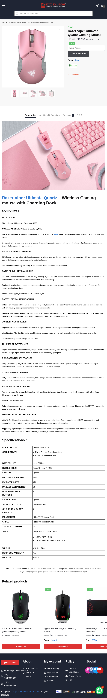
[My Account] (97, 5)
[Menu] (6, 6)
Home (4, 22)
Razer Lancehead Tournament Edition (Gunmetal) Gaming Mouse (18, 630)
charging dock (31, 571)
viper (85, 571)
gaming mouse (76, 571)
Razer (77, 60)
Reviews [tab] (67, 115)
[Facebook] (92, 670)
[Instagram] (88, 670)
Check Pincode (78, 53)
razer (66, 571)
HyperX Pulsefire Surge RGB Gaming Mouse (60, 630)
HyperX (54, 640)
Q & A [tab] (79, 115)
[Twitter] (96, 670)
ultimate (52, 571)
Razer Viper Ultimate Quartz (29, 197)
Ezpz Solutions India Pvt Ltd (26, 691)
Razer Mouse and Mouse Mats (81, 569)
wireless (60, 571)
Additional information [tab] (49, 115)
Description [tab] (30, 115)
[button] (60, 30)
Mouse (12, 22)
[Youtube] (100, 670)
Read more (21, 646)
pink (40, 571)
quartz (45, 571)
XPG (94, 640)
